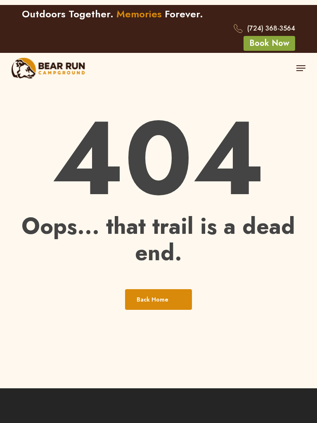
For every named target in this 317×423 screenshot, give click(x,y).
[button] (269, 43)
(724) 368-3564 (271, 28)
